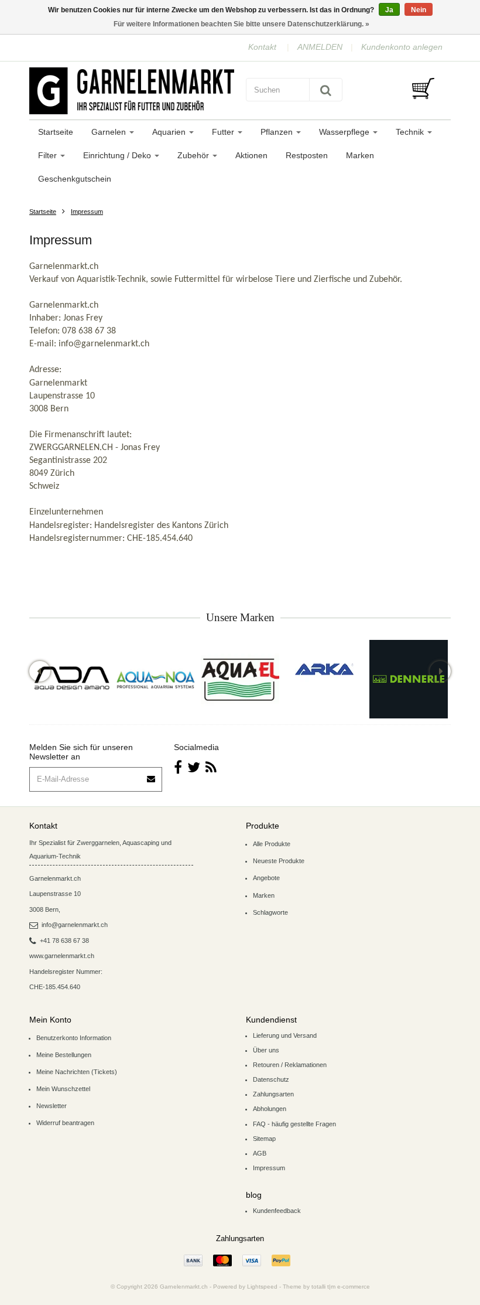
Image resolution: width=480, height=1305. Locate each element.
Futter (224, 132)
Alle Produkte (271, 843)
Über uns (266, 1050)
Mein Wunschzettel (63, 1088)
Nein (418, 10)
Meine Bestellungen (63, 1054)
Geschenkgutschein (74, 178)
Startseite (55, 132)
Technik (411, 132)
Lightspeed (262, 1286)
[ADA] (71, 679)
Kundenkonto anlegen (402, 47)
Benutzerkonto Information (73, 1037)
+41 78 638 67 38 (64, 940)
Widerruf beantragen (65, 1122)
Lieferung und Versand (285, 1035)
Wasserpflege (345, 132)
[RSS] (211, 767)
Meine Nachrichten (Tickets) (76, 1071)
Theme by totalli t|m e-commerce (326, 1286)
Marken (360, 155)
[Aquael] (240, 679)
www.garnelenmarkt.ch (61, 955)
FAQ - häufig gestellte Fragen (294, 1123)
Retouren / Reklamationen (290, 1064)
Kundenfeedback (277, 1210)
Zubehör (194, 155)
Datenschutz (271, 1079)
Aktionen (251, 155)
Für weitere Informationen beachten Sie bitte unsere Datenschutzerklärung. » (241, 24)
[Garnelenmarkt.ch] (131, 90)
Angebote (266, 877)
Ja (389, 10)
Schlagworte (270, 912)
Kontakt (262, 47)
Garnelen (109, 132)
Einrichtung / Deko (118, 155)
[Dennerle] (408, 679)
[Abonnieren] (151, 775)
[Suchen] (325, 89)
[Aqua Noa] (155, 679)
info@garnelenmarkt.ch (75, 924)
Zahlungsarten (273, 1094)
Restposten (307, 155)
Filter (48, 155)
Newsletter (51, 1105)
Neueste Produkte (278, 860)
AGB (259, 1153)
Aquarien (170, 132)
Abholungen (269, 1108)
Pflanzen (277, 132)
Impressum (87, 211)
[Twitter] (193, 767)
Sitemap (264, 1138)
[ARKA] (324, 669)
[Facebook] (178, 767)
